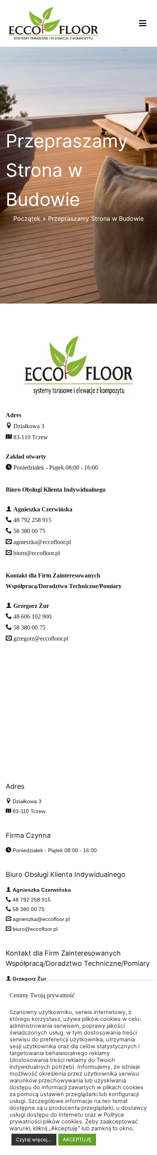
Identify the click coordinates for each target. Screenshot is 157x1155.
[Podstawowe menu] (142, 23)
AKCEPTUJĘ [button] (77, 1139)
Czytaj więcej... (34, 1139)
